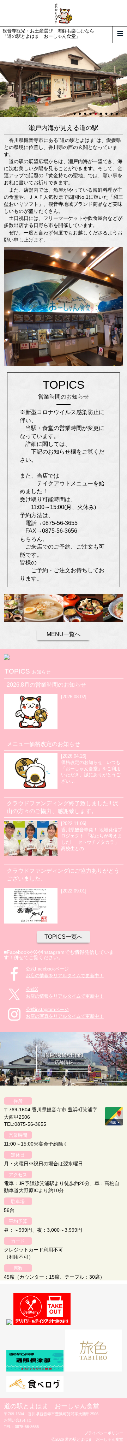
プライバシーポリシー (103, 1433)
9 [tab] (117, 110)
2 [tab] (80, 110)
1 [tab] (75, 110)
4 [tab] (91, 110)
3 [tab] (86, 110)
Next (3, 80)
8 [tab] (112, 110)
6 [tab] (101, 110)
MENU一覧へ (63, 634)
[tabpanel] (63, 80)
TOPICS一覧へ (63, 937)
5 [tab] (96, 110)
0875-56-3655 (27, 1426)
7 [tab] (107, 110)
